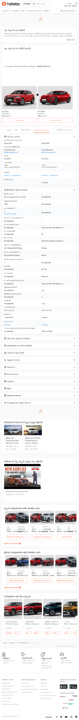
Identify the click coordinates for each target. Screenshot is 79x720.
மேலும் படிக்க (71, 39)
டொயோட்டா (46, 527)
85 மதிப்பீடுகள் (16, 167)
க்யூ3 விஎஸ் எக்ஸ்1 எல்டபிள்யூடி (17, 537)
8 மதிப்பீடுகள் (53, 167)
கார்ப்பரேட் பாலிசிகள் (7, 698)
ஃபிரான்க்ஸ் (17, 633)
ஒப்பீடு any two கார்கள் (11, 543)
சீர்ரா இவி (37, 633)
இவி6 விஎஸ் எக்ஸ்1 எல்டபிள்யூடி (67, 581)
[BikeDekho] (62, 696)
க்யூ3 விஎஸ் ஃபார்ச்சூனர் (42, 537)
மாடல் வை (46, 573)
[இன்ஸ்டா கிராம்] (71, 717)
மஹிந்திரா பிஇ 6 (29, 621)
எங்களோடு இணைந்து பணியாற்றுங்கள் (7, 687)
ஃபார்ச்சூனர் (47, 529)
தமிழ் (69, 3)
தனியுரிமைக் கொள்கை (8, 695)
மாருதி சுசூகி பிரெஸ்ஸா (12, 621)
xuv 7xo (56, 633)
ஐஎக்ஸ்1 (20, 573)
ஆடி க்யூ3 (5, 111)
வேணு (9, 633)
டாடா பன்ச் (67, 621)
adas (16, 130)
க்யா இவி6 (41, 111)
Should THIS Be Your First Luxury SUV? (17, 491)
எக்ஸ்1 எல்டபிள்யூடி (23, 529)
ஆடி (69, 527)
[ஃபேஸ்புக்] (56, 717)
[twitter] (61, 717)
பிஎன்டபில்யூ (21, 527)
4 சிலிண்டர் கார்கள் (10, 214)
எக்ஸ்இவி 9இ (28, 633)
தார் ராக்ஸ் (48, 633)
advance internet (25, 130)
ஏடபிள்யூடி (7, 325)
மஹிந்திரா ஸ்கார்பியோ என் (51, 621)
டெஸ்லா (45, 571)
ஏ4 (69, 529)
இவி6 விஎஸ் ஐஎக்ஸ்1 (17, 581)
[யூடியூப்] (66, 717)
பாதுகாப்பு (9, 130)
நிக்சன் (67, 633)
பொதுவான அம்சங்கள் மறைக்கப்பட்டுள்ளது (20, 66)
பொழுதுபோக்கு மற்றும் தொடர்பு (41, 130)
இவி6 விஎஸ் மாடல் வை (42, 581)
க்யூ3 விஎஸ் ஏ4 (67, 537)
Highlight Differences (44, 66)
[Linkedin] (76, 717)
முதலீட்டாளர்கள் (6, 701)
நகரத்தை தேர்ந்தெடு (69, 11)
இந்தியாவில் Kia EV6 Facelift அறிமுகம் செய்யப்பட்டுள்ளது (32, 440)
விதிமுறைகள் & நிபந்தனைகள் (9, 692)
